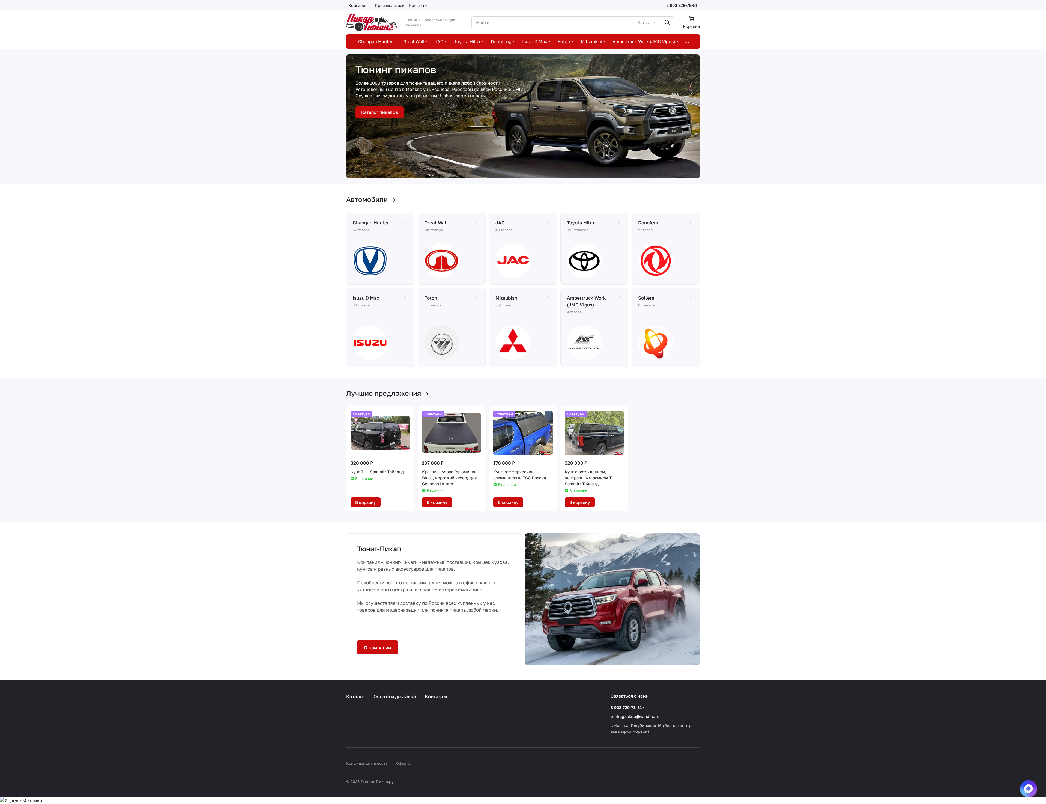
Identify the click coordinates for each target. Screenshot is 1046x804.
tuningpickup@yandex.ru (635, 716)
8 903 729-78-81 (681, 5)
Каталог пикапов (379, 112)
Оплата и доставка (394, 696)
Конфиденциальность (366, 763)
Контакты (436, 696)
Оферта (403, 763)
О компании (377, 647)
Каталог (355, 696)
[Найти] (667, 22)
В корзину (365, 502)
